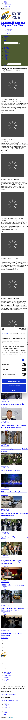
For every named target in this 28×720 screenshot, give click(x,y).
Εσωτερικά (6, 52)
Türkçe (8, 31)
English (9, 30)
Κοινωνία (6, 51)
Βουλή (5, 50)
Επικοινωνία (7, 6)
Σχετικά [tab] (23, 333)
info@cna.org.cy (13, 694)
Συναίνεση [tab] (5, 333)
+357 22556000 (4, 700)
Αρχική (5, 45)
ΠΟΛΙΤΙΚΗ (7, 671)
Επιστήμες (6, 59)
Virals (5, 58)
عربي (8, 33)
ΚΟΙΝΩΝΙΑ (7, 673)
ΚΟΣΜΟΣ (6, 679)
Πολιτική (6, 47)
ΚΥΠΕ (5, 2)
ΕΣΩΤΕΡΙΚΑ (7, 675)
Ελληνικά (9, 29)
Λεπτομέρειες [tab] (14, 333)
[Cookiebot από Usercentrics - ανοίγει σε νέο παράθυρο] (19, 329)
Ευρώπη (6, 54)
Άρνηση (14, 390)
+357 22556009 (4, 694)
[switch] (24, 364)
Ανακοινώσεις (7, 4)
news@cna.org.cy (13, 700)
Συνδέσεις (6, 705)
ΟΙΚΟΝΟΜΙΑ (7, 672)
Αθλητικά (6, 57)
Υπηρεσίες (6, 3)
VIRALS (6, 680)
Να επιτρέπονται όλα (14, 381)
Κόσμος (6, 55)
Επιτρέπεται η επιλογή (14, 385)
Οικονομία (6, 48)
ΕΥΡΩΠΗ (6, 678)
